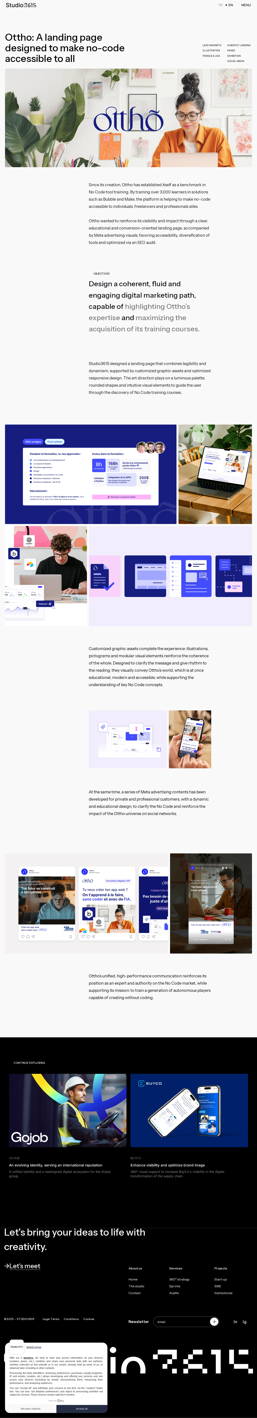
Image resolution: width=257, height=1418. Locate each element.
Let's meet (24, 1266)
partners (28, 1357)
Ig (245, 1321)
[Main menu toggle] (244, 5)
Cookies (89, 1319)
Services (175, 1268)
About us (135, 1268)
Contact (134, 1293)
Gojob (14, 1158)
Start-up (220, 1279)
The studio (136, 1286)
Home (133, 1279)
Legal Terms (51, 1319)
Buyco (136, 1158)
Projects (220, 1268)
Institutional (223, 1293)
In (235, 1321)
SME (217, 1286)
